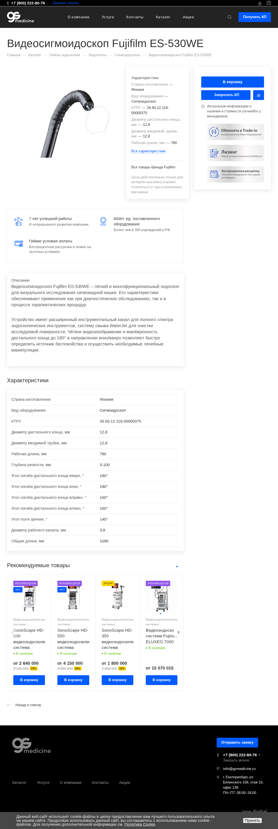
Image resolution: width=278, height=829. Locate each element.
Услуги (43, 782)
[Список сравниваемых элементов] (259, 3)
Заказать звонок (65, 3)
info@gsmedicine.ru (239, 769)
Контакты (100, 782)
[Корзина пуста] (268, 3)
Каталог (19, 782)
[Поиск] (229, 17)
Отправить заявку (237, 742)
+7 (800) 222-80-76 (28, 3)
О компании (70, 782)
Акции (124, 782)
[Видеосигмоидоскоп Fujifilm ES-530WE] (72, 112)
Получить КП (254, 17)
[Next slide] (178, 632)
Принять (252, 820)
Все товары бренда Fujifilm (153, 167)
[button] (177, 566)
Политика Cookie (139, 824)
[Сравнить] (258, 95)
